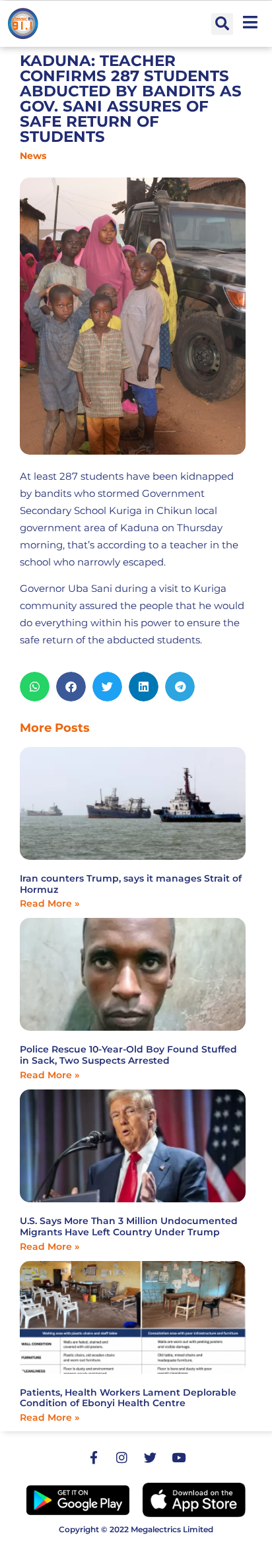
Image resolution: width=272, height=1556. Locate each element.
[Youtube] (178, 1457)
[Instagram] (122, 1457)
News (33, 156)
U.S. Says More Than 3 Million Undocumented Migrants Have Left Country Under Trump (129, 1226)
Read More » (49, 903)
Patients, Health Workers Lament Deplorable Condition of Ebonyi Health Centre (128, 1398)
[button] (222, 24)
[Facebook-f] (93, 1457)
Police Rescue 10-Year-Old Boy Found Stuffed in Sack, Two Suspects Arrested (128, 1054)
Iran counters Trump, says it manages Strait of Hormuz (131, 883)
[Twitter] (150, 1457)
